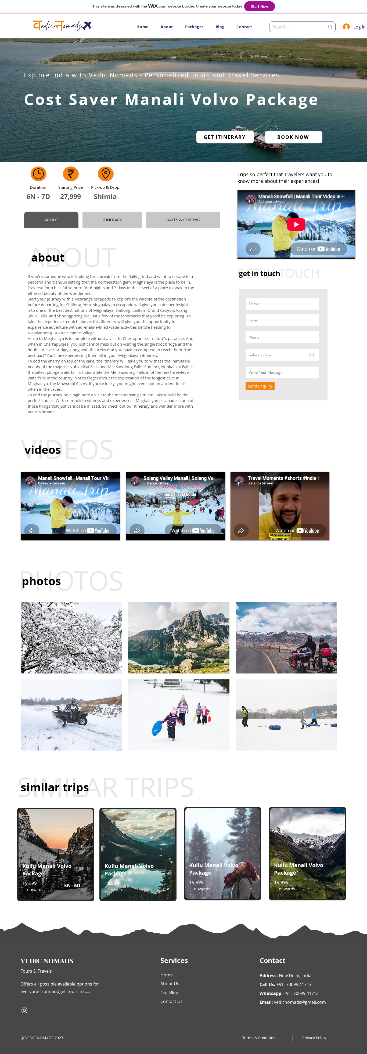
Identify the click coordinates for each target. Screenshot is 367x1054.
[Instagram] (24, 1010)
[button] (194, 26)
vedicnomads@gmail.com (300, 1002)
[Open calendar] (311, 355)
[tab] (51, 220)
